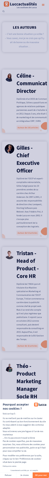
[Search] (3, 11)
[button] (43, 5)
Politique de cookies (9, 466)
